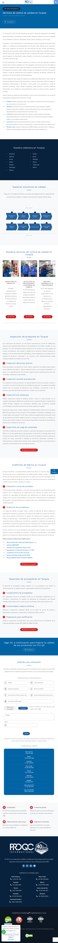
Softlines (9, 101)
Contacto (54, 472)
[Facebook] (23, 865)
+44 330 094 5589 (29, 768)
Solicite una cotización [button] (30, 450)
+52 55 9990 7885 (29, 758)
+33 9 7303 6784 (29, 772)
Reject (11, 937)
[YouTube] (34, 865)
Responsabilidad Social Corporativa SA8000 (19, 558)
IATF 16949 (19, 542)
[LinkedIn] (30, 865)
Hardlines (9, 107)
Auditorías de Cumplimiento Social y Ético (19, 548)
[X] (27, 865)
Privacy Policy (11, 939)
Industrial (9, 114)
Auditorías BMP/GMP (13, 545)
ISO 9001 (12, 542)
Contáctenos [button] (30, 650)
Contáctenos (10, 22)
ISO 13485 (25, 542)
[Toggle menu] (2, 2)
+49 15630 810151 (29, 777)
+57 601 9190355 (29, 763)
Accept (16, 934)
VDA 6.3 (31, 542)
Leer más (12, 317)
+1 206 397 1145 (29, 753)
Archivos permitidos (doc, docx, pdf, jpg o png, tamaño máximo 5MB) (42, 708)
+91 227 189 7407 (29, 787)
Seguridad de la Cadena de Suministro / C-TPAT (20, 550)
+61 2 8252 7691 (29, 782)
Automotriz (10, 122)
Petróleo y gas (11, 127)
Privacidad (22, 929)
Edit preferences (8, 934)
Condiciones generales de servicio (45, 929)
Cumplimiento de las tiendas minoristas (18, 553)
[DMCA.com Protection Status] (29, 935)
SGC (8, 542)
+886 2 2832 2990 (29, 791)
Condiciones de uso (31, 929)
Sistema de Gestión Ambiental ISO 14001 (18, 555)
